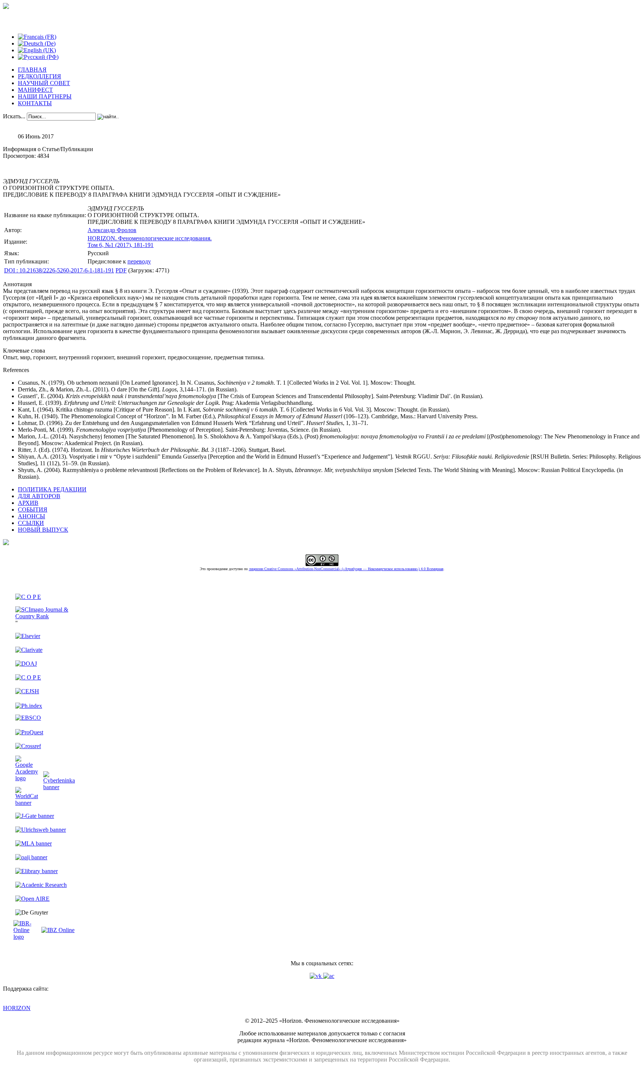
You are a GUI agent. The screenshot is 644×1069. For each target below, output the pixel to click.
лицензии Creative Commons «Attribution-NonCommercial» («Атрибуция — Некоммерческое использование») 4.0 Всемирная (346, 569)
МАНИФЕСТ (35, 90)
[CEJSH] (27, 691)
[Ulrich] (40, 829)
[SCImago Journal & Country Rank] (45, 616)
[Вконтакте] (316, 976)
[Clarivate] (28, 650)
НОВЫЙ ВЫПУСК (43, 529)
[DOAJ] (26, 663)
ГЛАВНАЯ (32, 69)
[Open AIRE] (32, 898)
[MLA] (33, 843)
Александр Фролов (112, 230)
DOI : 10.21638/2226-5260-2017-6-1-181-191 (59, 270)
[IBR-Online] (26, 937)
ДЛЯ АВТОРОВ (39, 496)
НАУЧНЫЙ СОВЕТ (44, 83)
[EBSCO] (28, 718)
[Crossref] (28, 746)
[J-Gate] (34, 816)
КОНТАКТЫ (35, 103)
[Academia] (328, 976)
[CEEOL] (28, 677)
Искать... (14, 116)
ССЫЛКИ (31, 523)
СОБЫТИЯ (32, 509)
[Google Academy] (26, 778)
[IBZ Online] (58, 930)
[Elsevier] (27, 636)
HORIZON (17, 1008)
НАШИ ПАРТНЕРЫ (45, 96)
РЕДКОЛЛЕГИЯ (39, 76)
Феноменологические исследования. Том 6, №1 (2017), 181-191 (150, 241)
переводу (139, 261)
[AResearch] (41, 885)
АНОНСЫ (31, 516)
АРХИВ (28, 503)
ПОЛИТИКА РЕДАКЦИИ (52, 489)
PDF (121, 270)
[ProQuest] (29, 732)
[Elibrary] (36, 871)
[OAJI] (31, 857)
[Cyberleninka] (59, 787)
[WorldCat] (26, 803)
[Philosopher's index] (28, 706)
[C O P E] (28, 597)
